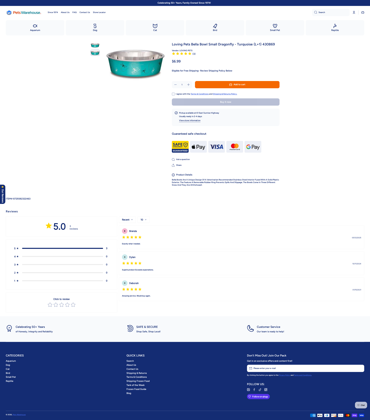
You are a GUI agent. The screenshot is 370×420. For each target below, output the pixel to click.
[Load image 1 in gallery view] (95, 45)
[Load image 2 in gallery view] (95, 53)
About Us (131, 365)
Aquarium (11, 361)
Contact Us (132, 369)
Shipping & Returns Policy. (225, 94)
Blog (128, 393)
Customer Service (268, 327)
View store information (189, 120)
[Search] (314, 12)
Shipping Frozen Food (138, 381)
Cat (8, 369)
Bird (8, 373)
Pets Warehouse (19, 415)
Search (130, 361)
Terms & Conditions (200, 94)
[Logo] (24, 12)
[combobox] (331, 12)
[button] (362, 12)
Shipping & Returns (136, 373)
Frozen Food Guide (136, 389)
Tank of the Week (135, 385)
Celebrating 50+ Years (30, 327)
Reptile (9, 381)
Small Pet (11, 377)
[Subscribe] (360, 368)
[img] (182, 54)
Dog (8, 365)
